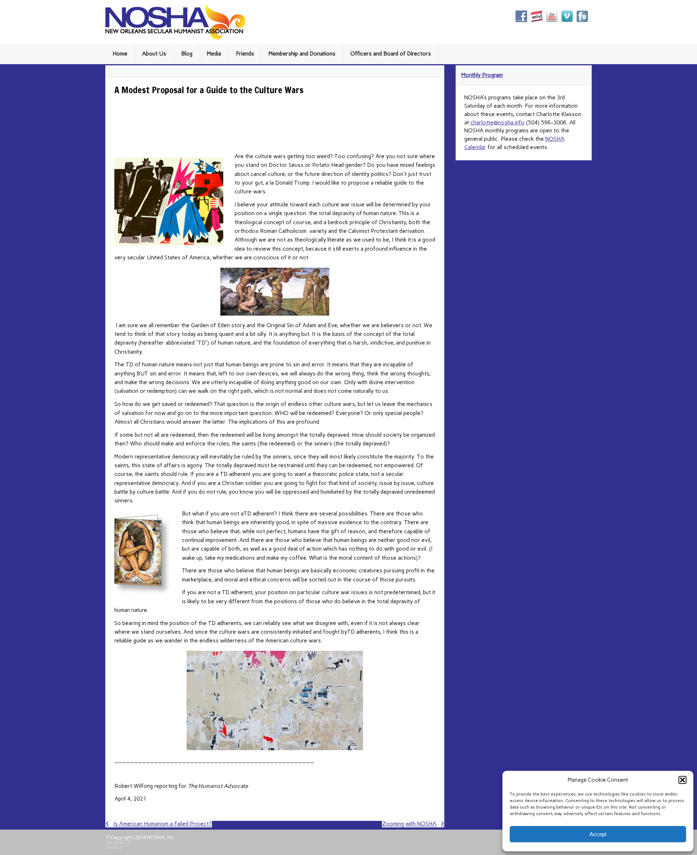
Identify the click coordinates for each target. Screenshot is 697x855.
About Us (154, 53)
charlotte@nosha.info (497, 122)
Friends (245, 53)
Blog (186, 53)
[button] (682, 780)
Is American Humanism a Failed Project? (162, 824)
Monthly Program (482, 75)
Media (214, 53)
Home (120, 53)
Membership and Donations (302, 53)
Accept (598, 834)
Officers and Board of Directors (390, 53)
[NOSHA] (175, 37)
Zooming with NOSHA (409, 824)
